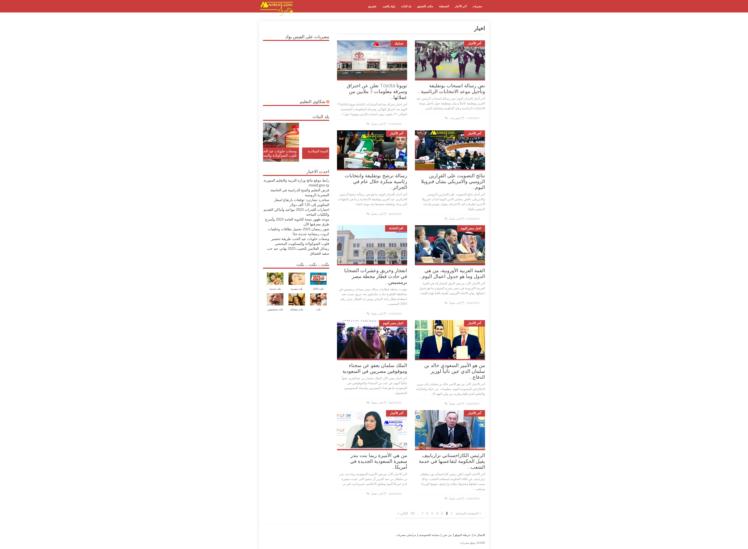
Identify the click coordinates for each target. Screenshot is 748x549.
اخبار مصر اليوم (471, 228)
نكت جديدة (275, 288)
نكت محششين (275, 309)
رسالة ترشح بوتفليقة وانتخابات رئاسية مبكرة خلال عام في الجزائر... (376, 181)
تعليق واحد (455, 118)
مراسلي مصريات (406, 535)
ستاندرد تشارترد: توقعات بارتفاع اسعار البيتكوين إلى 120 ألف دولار (301, 202)
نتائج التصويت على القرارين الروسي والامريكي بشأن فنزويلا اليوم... (453, 181)
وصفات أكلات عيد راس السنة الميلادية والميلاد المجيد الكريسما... (299, 153)
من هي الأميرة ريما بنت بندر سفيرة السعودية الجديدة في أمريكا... (378, 461)
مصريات (477, 6)
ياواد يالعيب (388, 6)
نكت (318, 309)
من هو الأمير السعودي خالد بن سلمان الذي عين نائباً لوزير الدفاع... (454, 371)
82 (413, 513)
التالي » (402, 513)
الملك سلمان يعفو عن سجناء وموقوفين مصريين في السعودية (374, 368)
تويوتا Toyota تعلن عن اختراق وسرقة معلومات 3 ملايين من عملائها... (377, 91)
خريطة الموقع (462, 535)
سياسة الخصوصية (428, 535)
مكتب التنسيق (425, 6)
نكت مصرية (297, 288)
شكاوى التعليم (312, 101)
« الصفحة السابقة (468, 513)
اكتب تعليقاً (377, 124)
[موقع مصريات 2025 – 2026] (276, 15)
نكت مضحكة (296, 309)
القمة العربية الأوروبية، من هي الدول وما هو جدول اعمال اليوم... (452, 273)
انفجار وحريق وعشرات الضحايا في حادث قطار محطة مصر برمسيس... (375, 276)
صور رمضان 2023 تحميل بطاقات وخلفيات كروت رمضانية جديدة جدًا (298, 231)
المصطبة (444, 6)
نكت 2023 (318, 288)
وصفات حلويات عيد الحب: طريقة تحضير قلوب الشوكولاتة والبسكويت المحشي (300, 241)
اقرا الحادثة (396, 228)
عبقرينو (372, 6)
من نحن (447, 535)
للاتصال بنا (479, 535)
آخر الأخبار (461, 6)
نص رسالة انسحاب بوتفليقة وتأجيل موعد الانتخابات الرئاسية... (451, 88)
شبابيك (398, 43)
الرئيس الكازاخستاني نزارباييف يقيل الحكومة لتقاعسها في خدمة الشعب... (452, 461)
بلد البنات (406, 6)
